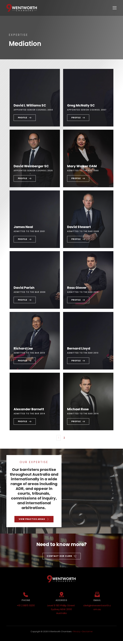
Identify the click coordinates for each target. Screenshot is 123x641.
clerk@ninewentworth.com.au (97, 607)
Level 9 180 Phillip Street (61, 605)
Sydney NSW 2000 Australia (62, 611)
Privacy (76, 631)
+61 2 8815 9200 (26, 605)
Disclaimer (87, 631)
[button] (115, 8)
